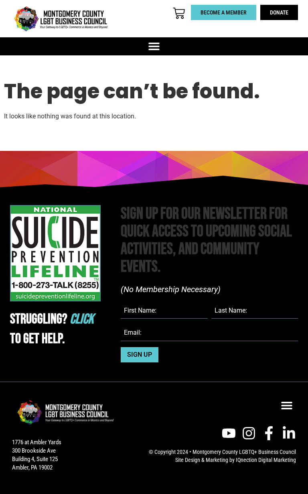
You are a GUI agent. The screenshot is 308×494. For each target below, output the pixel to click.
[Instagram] (249, 433)
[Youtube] (229, 433)
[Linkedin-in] (289, 433)
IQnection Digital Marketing (266, 460)
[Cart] (179, 13)
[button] (154, 46)
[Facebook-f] (269, 433)
